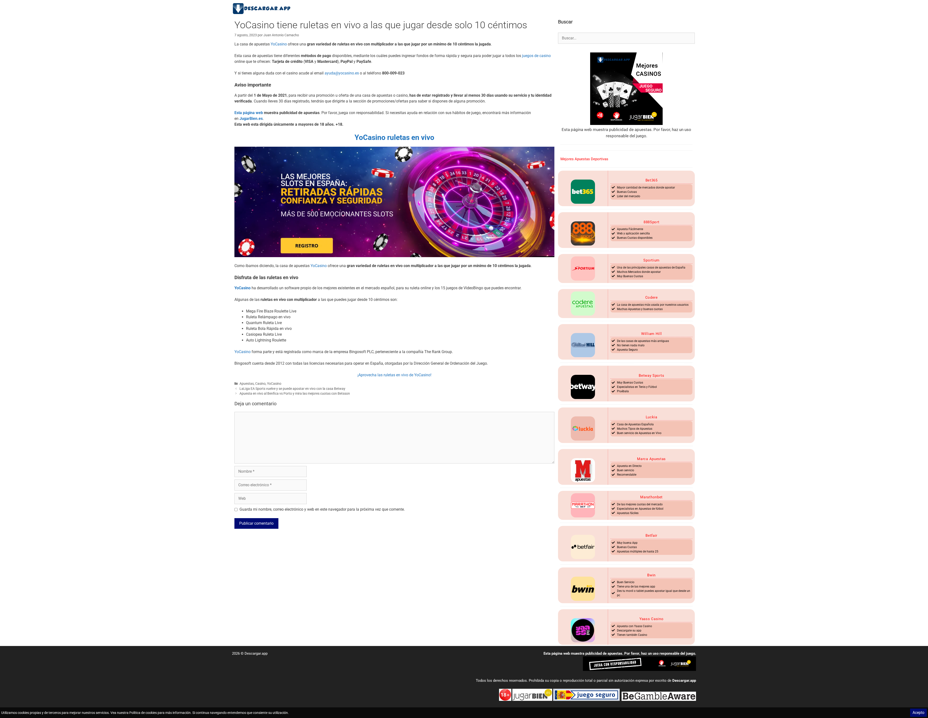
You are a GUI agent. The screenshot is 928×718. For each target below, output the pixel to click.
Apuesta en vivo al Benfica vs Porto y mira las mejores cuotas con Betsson (294, 393)
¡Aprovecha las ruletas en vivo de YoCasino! (394, 375)
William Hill (651, 334)
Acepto (918, 712)
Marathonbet (651, 497)
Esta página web (248, 112)
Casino (260, 383)
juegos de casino (536, 55)
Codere (651, 297)
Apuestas (246, 383)
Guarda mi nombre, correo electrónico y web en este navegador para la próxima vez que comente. (322, 509)
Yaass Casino (651, 619)
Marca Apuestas (651, 459)
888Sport (652, 222)
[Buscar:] (626, 38)
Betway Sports (651, 375)
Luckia (651, 417)
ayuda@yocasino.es (342, 73)
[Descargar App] (263, 8)
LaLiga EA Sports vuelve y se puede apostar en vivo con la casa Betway (292, 389)
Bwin (651, 575)
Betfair (651, 535)
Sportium (651, 260)
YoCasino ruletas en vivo (394, 137)
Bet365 (651, 180)
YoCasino (279, 44)
